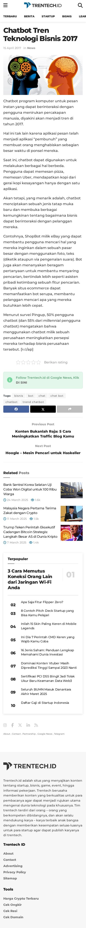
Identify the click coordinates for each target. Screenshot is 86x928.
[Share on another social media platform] (70, 409)
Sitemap (10, 878)
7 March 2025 (16, 542)
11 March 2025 (16, 518)
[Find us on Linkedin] (28, 725)
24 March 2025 (17, 500)
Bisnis (67, 16)
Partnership (29, 733)
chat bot (57, 395)
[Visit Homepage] (43, 5)
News (31, 48)
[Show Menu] (5, 5)
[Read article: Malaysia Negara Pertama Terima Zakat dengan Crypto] (72, 514)
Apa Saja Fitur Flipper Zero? (42, 602)
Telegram (59, 733)
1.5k (36, 518)
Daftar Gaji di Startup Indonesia (45, 703)
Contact (16, 733)
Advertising (12, 866)
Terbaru (10, 16)
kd (24, 349)
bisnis (18, 395)
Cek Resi (10, 911)
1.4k (35, 542)
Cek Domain (13, 917)
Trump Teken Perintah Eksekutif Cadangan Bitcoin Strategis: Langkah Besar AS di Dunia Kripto (30, 532)
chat (42, 395)
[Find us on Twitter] (20, 725)
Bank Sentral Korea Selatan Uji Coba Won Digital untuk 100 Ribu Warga (30, 489)
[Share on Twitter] (43, 409)
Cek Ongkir (12, 905)
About (6, 733)
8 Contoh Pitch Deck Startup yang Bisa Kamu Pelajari (47, 613)
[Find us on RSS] (36, 725)
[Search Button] (80, 5)
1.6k (37, 500)
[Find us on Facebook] (12, 725)
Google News (44, 733)
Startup (48, 16)
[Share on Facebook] (16, 409)
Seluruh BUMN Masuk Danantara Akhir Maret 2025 (46, 691)
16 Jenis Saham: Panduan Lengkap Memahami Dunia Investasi (47, 652)
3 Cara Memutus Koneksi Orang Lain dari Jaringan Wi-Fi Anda (30, 579)
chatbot (12, 402)
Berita (29, 16)
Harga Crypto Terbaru (21, 899)
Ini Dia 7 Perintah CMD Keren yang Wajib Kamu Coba (48, 639)
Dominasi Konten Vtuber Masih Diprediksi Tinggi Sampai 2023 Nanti (49, 665)
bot (31, 395)
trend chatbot (33, 402)
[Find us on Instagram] (5, 725)
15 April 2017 (12, 48)
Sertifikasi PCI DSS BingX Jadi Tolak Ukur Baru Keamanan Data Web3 (48, 678)
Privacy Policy (14, 872)
